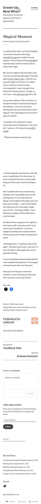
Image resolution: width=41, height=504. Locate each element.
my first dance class (16, 79)
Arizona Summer (27, 355)
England (12, 310)
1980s (12, 304)
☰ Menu (34, 8)
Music (22, 304)
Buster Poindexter (24, 307)
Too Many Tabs (12, 347)
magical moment (21, 310)
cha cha (33, 307)
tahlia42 (27, 41)
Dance (17, 304)
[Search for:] (14, 439)
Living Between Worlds (11, 470)
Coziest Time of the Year (12, 474)
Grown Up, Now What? (12, 9)
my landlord (32, 60)
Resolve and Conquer (11, 464)
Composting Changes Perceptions (15, 460)
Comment (30, 393)
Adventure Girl (23, 94)
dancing (6, 310)
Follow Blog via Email (12, 405)
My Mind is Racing (9, 467)
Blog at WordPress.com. (11, 495)
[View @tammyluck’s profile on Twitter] (5, 486)
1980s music (12, 307)
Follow (8, 427)
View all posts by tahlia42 (13, 331)
